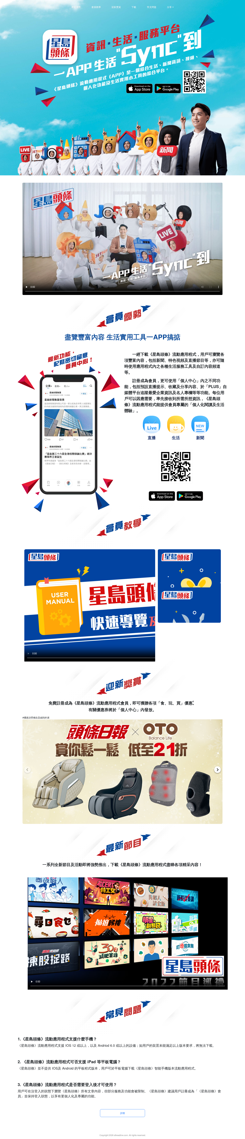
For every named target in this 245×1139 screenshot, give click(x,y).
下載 (134, 7)
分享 (169, 7)
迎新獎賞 (116, 7)
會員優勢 (76, 7)
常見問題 (151, 7)
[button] (27, 769)
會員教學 (96, 7)
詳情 (122, 1113)
